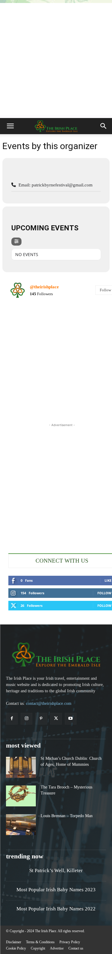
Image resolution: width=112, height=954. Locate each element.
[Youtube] (70, 719)
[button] (10, 126)
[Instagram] (26, 719)
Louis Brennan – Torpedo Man (67, 816)
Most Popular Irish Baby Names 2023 (56, 889)
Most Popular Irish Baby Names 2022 (56, 909)
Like (108, 580)
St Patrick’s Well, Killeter (56, 870)
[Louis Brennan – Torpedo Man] (21, 824)
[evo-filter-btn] (16, 242)
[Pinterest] (41, 719)
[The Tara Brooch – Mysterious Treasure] (21, 795)
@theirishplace (44, 286)
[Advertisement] (56, 59)
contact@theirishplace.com (48, 703)
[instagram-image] (25, 321)
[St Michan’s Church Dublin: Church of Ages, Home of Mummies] (21, 767)
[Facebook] (12, 719)
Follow (104, 593)
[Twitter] (56, 719)
